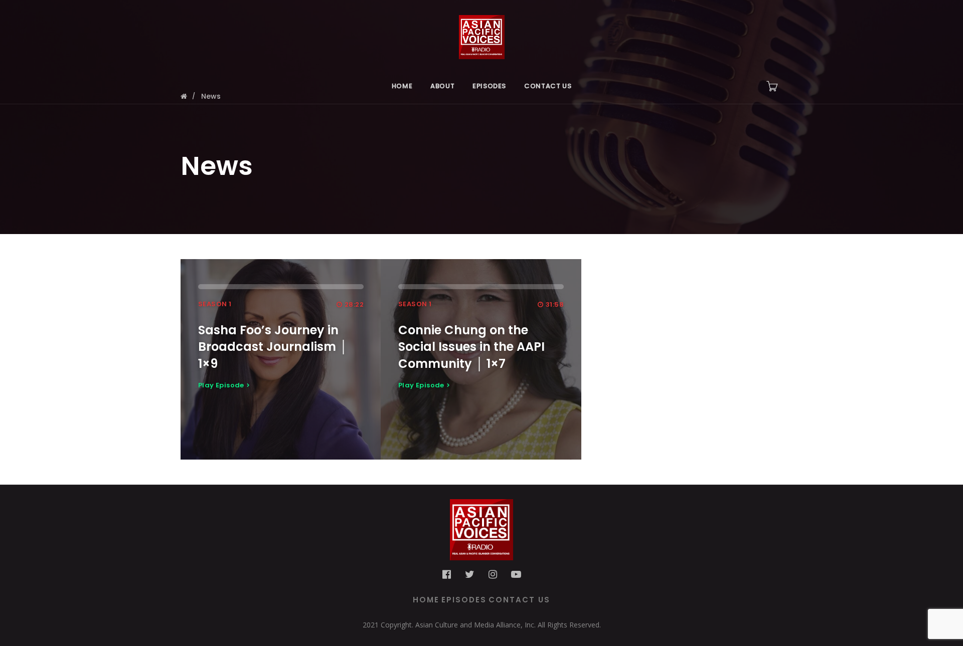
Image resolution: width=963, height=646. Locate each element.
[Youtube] (516, 574)
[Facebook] (446, 574)
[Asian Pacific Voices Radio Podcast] (481, 34)
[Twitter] (469, 574)
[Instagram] (493, 574)
